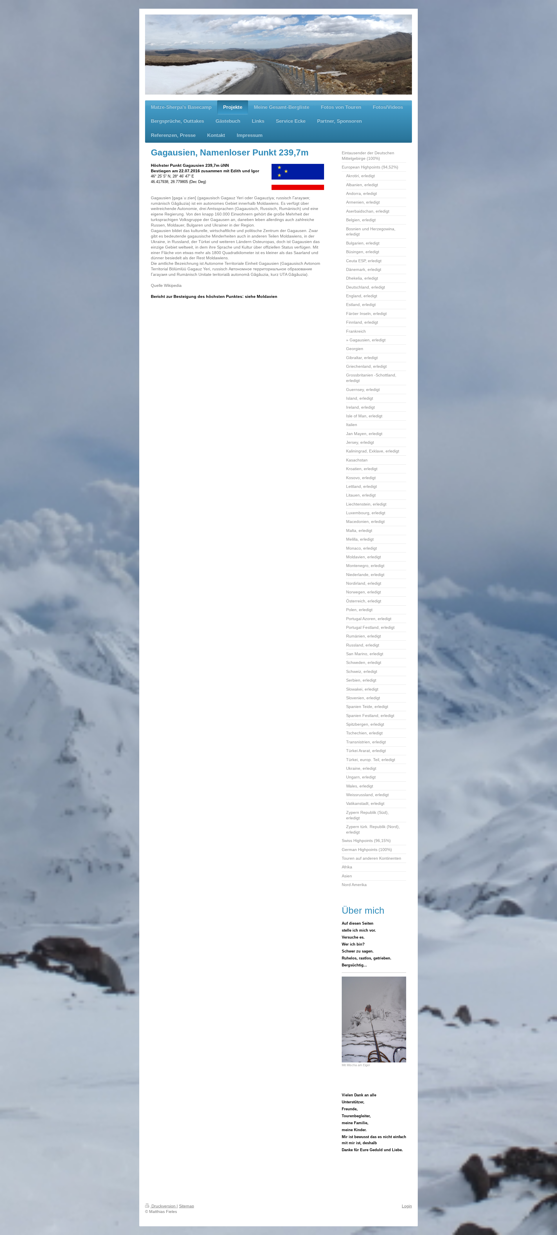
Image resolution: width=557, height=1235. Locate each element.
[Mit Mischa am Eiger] (374, 1019)
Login (407, 1206)
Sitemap (186, 1206)
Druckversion (163, 1206)
